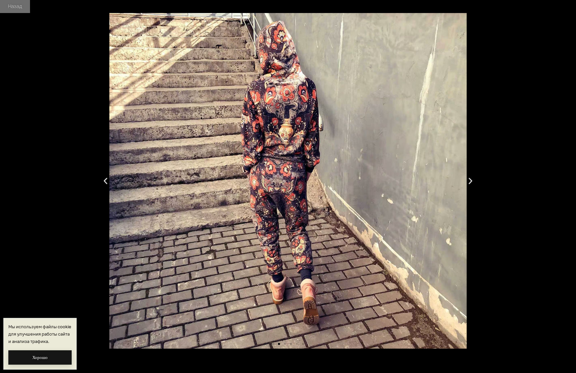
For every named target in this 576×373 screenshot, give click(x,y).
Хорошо (40, 357)
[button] (105, 181)
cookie (64, 326)
